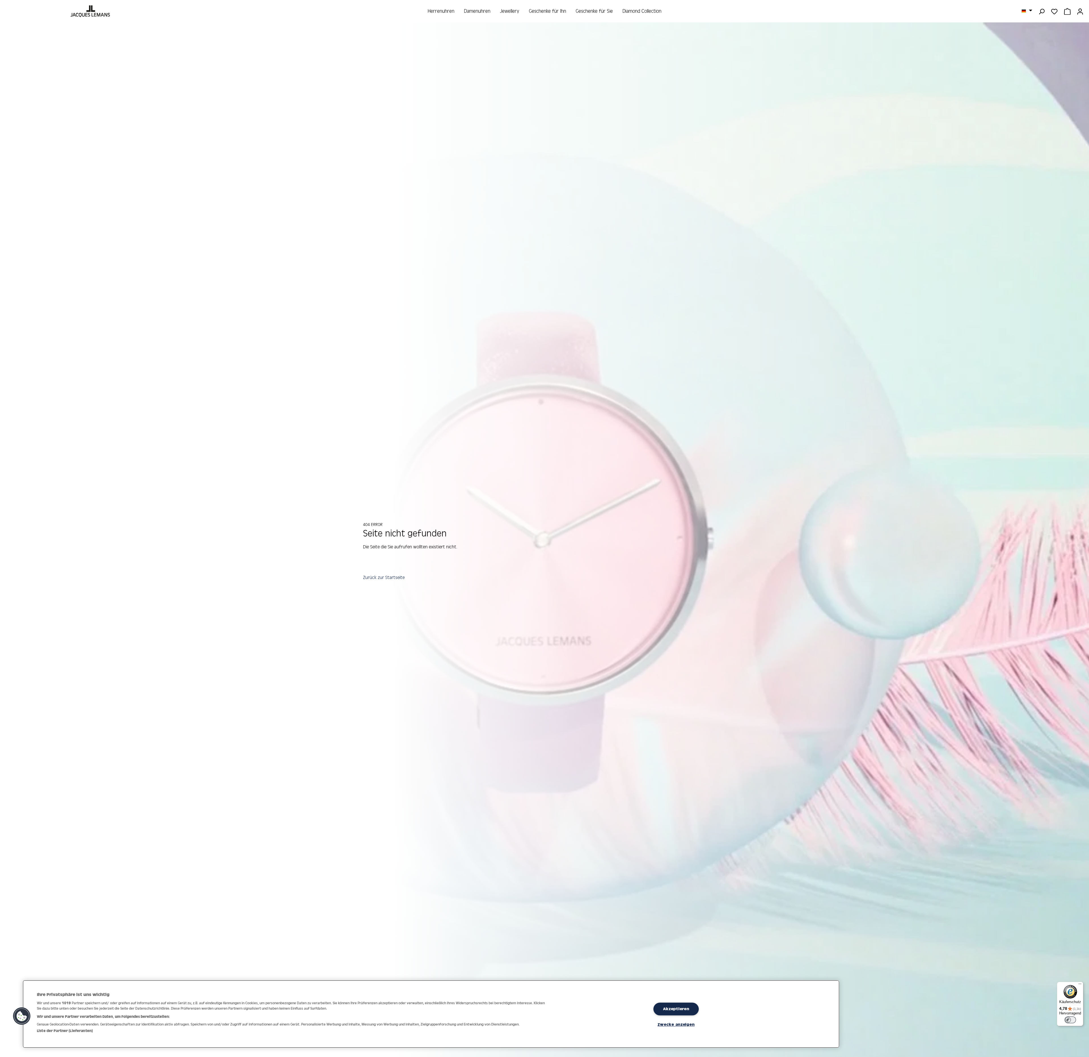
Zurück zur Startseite (384, 577)
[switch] (1070, 1019)
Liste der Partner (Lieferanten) (65, 1031)
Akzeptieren (676, 1009)
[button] (22, 1016)
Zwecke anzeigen (676, 1024)
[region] (431, 1014)
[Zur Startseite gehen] (90, 11)
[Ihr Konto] (1080, 11)
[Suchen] (1041, 11)
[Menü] (1080, 985)
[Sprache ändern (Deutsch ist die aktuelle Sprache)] (1027, 11)
